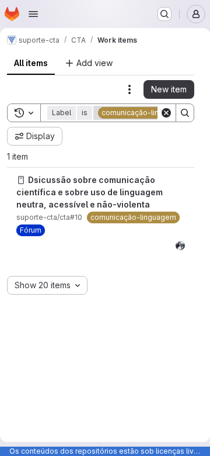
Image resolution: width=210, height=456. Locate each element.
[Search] (185, 112)
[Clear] (166, 113)
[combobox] (47, 285)
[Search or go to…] (165, 14)
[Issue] (21, 180)
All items (31, 63)
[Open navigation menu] (33, 14)
